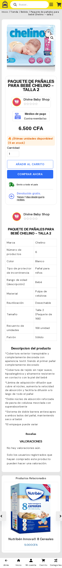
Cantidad (13, 148)
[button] (52, 38)
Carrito (43, 565)
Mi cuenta (31, 565)
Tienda (14, 12)
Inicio (5, 12)
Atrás (6, 565)
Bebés (24, 12)
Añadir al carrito (30, 164)
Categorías (56, 565)
